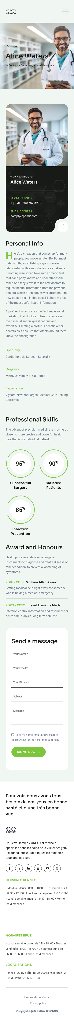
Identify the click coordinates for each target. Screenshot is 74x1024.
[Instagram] (54, 227)
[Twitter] (19, 868)
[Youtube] (47, 868)
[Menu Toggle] (64, 11)
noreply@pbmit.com (23, 216)
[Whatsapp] (57, 868)
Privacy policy (38, 1003)
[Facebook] (9, 868)
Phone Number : (22, 198)
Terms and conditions (36, 997)
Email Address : (22, 211)
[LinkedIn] (28, 868)
